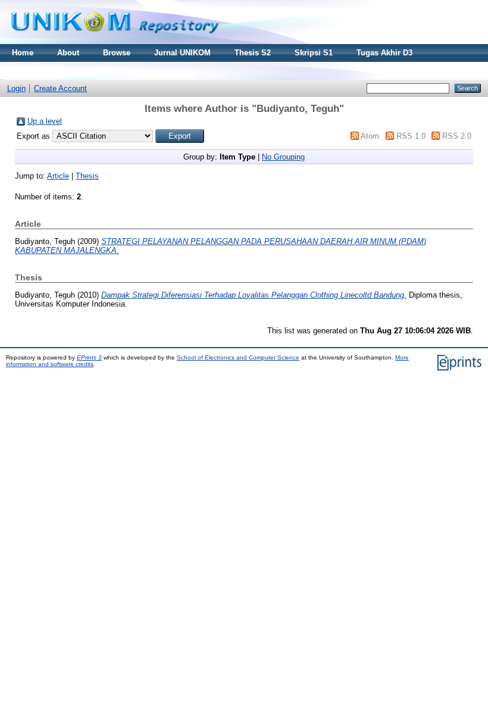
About (68, 52)
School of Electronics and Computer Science (238, 357)
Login (16, 88)
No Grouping (283, 156)
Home (22, 52)
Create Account (60, 88)
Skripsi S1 (314, 52)
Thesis (87, 175)
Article (58, 175)
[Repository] (115, 41)
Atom (370, 136)
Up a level (44, 121)
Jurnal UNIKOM (182, 52)
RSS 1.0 (411, 136)
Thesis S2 (252, 52)
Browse (116, 52)
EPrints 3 (89, 357)
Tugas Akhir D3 (384, 52)
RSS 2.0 (456, 136)
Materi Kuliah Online (49, 70)
